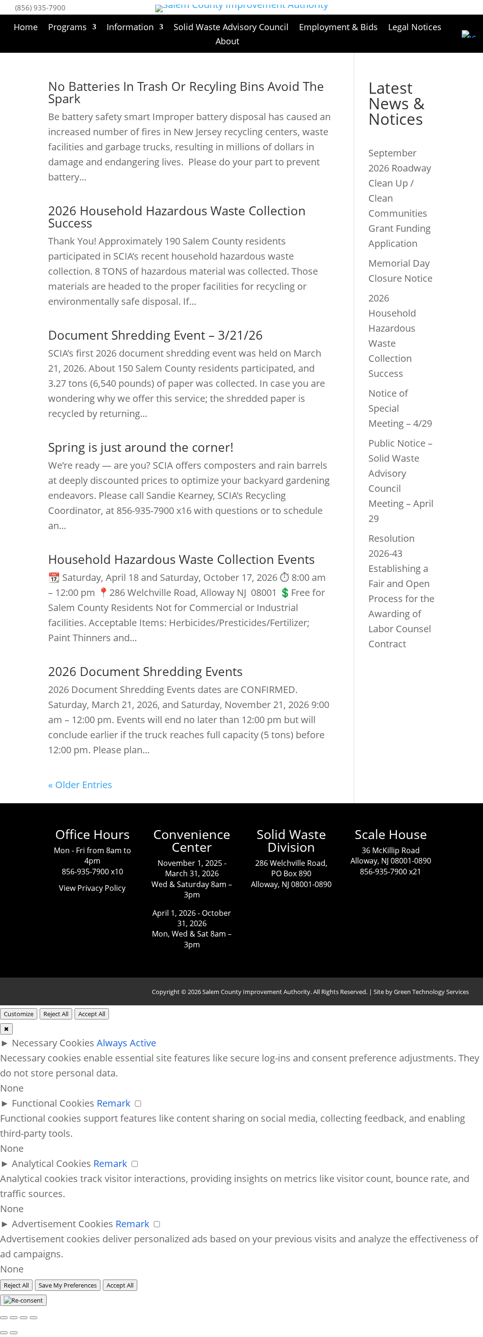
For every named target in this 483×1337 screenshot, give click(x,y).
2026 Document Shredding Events (145, 671)
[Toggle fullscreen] (23, 1317)
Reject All (55, 1014)
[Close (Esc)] (4, 1317)
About (227, 42)
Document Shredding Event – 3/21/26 (155, 334)
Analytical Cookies (51, 1163)
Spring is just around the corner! (140, 447)
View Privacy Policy (92, 888)
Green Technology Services (431, 991)
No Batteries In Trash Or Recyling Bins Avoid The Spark (186, 92)
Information (130, 28)
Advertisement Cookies (62, 1223)
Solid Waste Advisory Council (231, 28)
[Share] (13, 1317)
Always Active (126, 1042)
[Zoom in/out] (33, 1317)
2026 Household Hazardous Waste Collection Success (177, 216)
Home (26, 28)
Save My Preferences (68, 1285)
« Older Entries (80, 784)
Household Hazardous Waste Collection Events (181, 559)
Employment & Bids (338, 28)
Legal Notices (414, 28)
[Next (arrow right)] (13, 1332)
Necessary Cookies (53, 1042)
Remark (114, 1103)
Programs (67, 28)
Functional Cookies (53, 1103)
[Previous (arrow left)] (4, 1332)
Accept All (91, 1014)
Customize (18, 1014)
